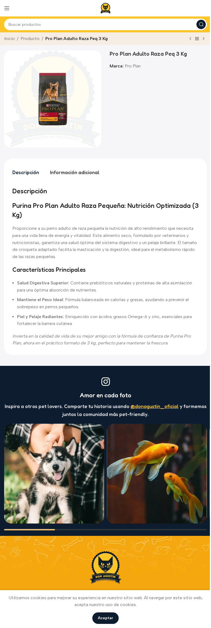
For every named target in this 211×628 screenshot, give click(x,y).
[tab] (25, 172)
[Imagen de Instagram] (54, 474)
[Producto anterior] (190, 39)
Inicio (9, 38)
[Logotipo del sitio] (105, 7)
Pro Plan (133, 66)
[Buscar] (201, 24)
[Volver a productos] (197, 39)
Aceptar (105, 618)
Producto (30, 38)
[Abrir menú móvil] (6, 8)
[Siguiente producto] (203, 39)
